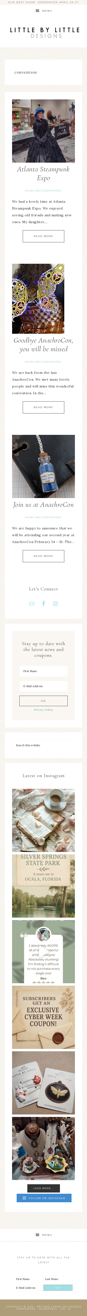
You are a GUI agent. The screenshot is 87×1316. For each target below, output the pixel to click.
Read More (43, 236)
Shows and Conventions (43, 190)
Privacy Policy (43, 709)
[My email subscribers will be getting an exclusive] (43, 1017)
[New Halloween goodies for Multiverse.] (43, 1082)
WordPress (48, 1308)
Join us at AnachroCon (43, 504)
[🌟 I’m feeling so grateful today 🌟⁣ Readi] (43, 951)
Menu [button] (47, 10)
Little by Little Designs (43, 32)
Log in (65, 1308)
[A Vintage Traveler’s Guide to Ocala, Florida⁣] (43, 886)
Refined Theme (49, 1306)
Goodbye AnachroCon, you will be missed (44, 344)
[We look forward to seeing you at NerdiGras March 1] (43, 1148)
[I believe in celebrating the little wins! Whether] (43, 820)
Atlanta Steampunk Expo (43, 173)
